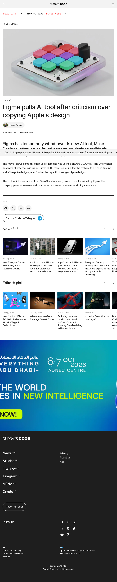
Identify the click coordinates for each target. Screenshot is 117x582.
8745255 (6, 556)
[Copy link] (28, 208)
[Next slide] (113, 229)
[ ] (7, 100)
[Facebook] (6, 208)
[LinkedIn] (21, 208)
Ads (62, 461)
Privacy (64, 453)
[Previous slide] (105, 229)
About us (65, 457)
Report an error (14, 506)
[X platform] (13, 208)
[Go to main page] (16, 438)
